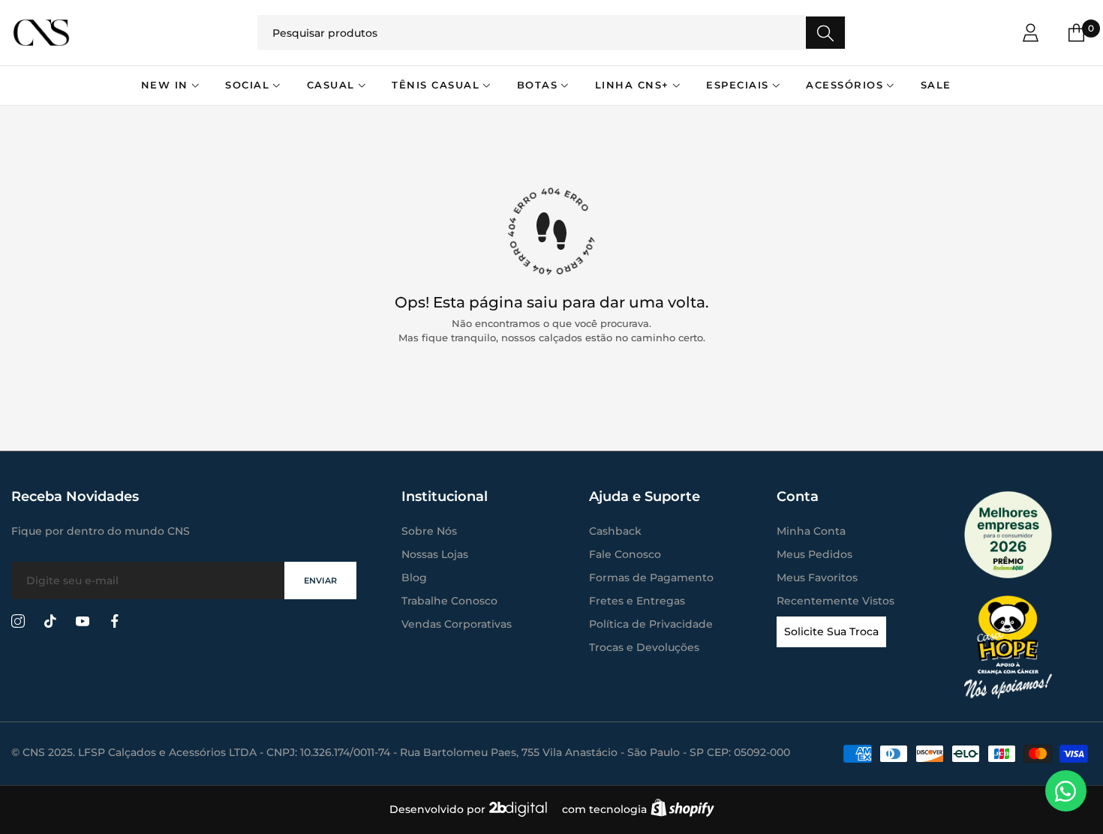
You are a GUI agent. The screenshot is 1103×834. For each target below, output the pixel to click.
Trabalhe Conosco (449, 601)
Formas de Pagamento (651, 577)
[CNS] (112, 32)
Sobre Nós (429, 531)
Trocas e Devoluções (644, 647)
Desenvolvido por (438, 809)
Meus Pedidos (814, 554)
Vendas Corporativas (456, 624)
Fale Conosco (625, 554)
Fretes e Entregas (637, 601)
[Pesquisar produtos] (825, 32)
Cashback (615, 531)
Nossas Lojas (434, 554)
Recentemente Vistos (835, 601)
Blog (414, 577)
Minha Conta (811, 531)
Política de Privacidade (651, 624)
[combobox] (551, 32)
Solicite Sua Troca (831, 631)
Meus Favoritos (817, 577)
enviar (320, 580)
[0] (1076, 32)
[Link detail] (18, 621)
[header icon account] (1030, 32)
